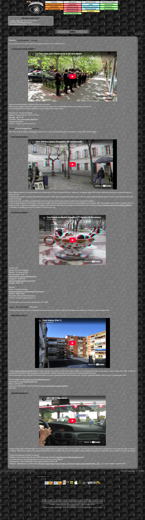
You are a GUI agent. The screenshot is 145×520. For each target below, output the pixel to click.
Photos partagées (54, 9)
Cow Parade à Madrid (19, 212)
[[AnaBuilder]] (64, 484)
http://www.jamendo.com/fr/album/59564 (117, 205)
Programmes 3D (72, 11)
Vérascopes (54, 6)
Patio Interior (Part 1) (18, 315)
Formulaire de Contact (90, 6)
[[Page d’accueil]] (36, 13)
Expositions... (109, 6)
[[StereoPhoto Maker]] (68, 484)
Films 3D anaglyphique (23, 40)
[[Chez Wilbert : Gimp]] (84, 484)
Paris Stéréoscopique (19, 137)
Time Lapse (34, 40)
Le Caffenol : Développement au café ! (21, 22)
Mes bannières (109, 9)
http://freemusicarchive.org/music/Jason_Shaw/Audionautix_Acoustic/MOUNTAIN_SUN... (69, 464)
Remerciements (90, 9)
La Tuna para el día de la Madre (22, 49)
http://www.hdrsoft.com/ (29, 382)
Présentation (109, 4)
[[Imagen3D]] (71, 484)
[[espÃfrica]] (80, 484)
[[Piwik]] (98, 484)
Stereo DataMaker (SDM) (23, 371)
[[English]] (29, 2)
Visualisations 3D (72, 9)
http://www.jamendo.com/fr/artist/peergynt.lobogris (26, 291)
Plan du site (139, 33)
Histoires (11, 128)
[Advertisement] (110, 21)
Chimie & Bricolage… (72, 13)
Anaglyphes (72, 4)
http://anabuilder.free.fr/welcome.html (22, 281)
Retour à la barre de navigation (13, 471)
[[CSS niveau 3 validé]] (58, 484)
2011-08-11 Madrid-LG (19, 393)
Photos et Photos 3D (54, 4)
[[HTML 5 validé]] (49, 484)
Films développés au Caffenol (18, 24)
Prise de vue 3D (72, 6)
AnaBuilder (90, 11)
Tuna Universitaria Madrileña (27, 119)
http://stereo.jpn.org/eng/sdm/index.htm (22, 276)
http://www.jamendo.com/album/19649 (54, 386)
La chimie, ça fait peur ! (16, 20)
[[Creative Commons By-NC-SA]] (91, 484)
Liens (91, 4)
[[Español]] (27, 2)
